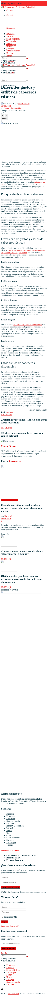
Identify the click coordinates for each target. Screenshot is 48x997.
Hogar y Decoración (12, 108)
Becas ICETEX (13, 858)
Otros (8, 835)
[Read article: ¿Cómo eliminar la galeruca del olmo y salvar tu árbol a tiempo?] (24, 541)
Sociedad (10, 36)
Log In (4, 953)
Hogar (9, 56)
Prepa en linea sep (14, 860)
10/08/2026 (6, 587)
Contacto (10, 15)
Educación (10, 818)
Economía (10, 28)
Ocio (8, 833)
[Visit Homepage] (18, 7)
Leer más (5, 534)
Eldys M (8, 516)
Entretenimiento (13, 51)
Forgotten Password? (10, 926)
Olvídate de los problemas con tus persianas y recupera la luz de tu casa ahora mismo (21, 579)
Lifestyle (10, 48)
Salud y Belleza (13, 39)
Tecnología (11, 41)
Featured (10, 823)
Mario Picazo (23, 103)
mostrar (10, 412)
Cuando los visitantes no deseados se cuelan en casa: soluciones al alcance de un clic (22, 508)
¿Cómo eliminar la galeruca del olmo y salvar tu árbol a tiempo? (22, 552)
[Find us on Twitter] (2, 989)
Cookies (9, 10)
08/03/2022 (6, 106)
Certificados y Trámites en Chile (20, 855)
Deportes (10, 53)
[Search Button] (27, 80)
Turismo (9, 845)
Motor (9, 43)
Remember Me (10, 917)
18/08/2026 (6, 518)
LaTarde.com (13, 892)
